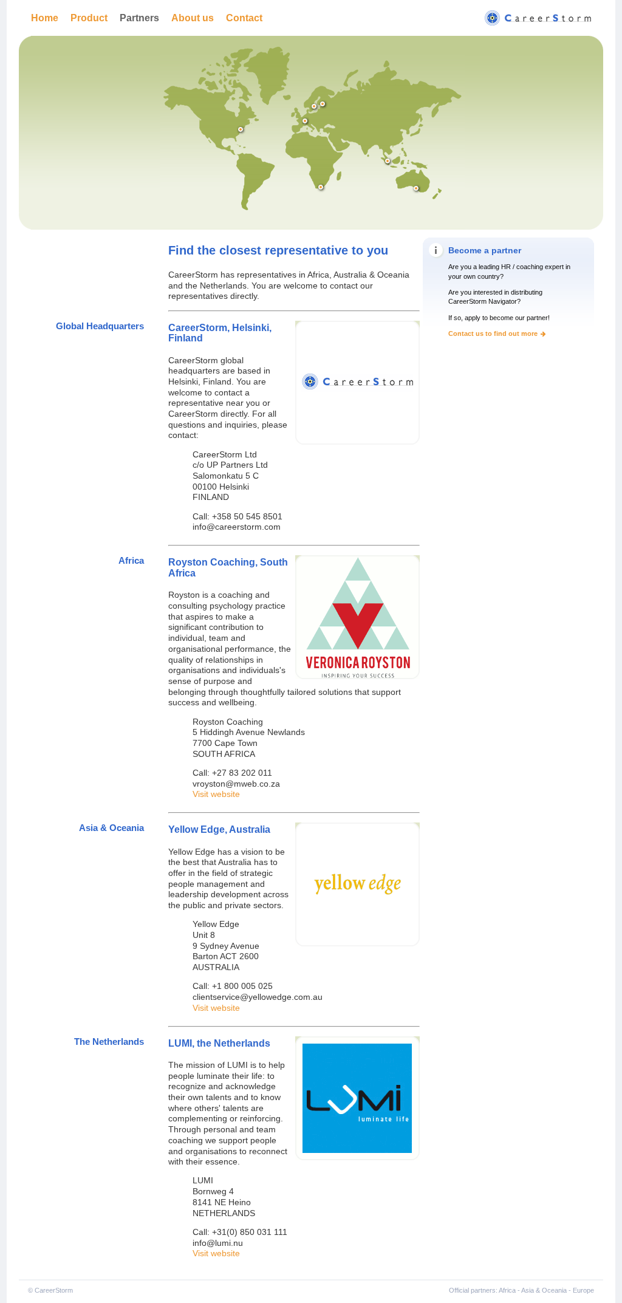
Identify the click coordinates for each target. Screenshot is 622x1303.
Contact (244, 17)
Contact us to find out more (493, 333)
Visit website (216, 794)
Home (44, 17)
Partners (139, 17)
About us (192, 17)
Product (89, 17)
